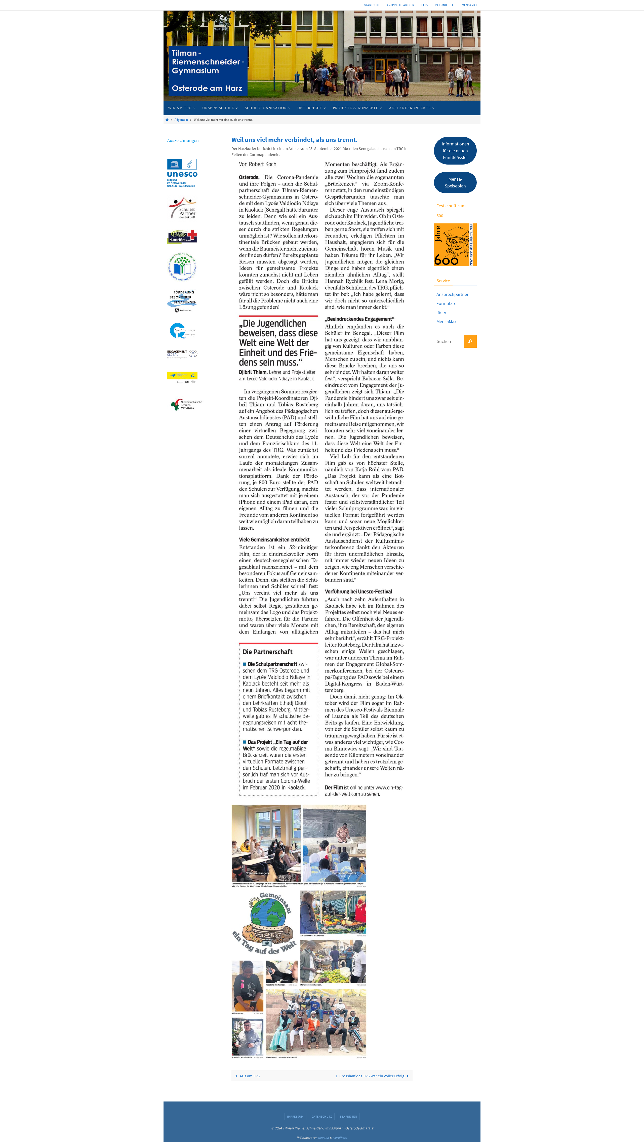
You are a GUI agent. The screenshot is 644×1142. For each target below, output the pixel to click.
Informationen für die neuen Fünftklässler (455, 150)
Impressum (295, 1116)
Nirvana (323, 1137)
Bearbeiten (348, 1116)
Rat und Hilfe (445, 5)
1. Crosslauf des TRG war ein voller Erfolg (370, 1075)
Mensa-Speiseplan (455, 182)
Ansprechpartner (400, 5)
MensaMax (446, 321)
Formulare (446, 303)
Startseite (372, 5)
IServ (424, 5)
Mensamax (469, 5)
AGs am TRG (249, 1075)
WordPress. (339, 1137)
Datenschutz (322, 1116)
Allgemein (181, 119)
